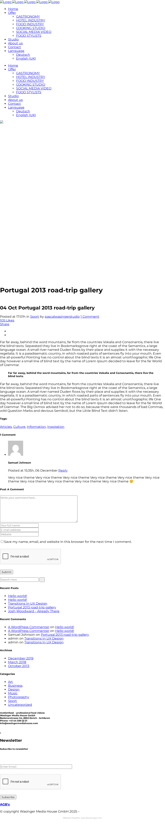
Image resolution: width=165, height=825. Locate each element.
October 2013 (18, 666)
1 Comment (89, 316)
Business (15, 686)
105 (7, 320)
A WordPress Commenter (28, 627)
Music (13, 693)
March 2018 (17, 662)
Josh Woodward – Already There (33, 611)
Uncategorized (20, 705)
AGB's (5, 804)
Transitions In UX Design (27, 603)
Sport (34, 316)
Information (36, 427)
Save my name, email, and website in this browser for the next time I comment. (68, 542)
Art (10, 682)
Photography (18, 697)
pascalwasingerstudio (62, 316)
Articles (6, 427)
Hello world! (17, 596)
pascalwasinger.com (91, 818)
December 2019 (20, 658)
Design (14, 689)
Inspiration (55, 427)
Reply (63, 470)
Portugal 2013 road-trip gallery (32, 607)
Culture (19, 427)
